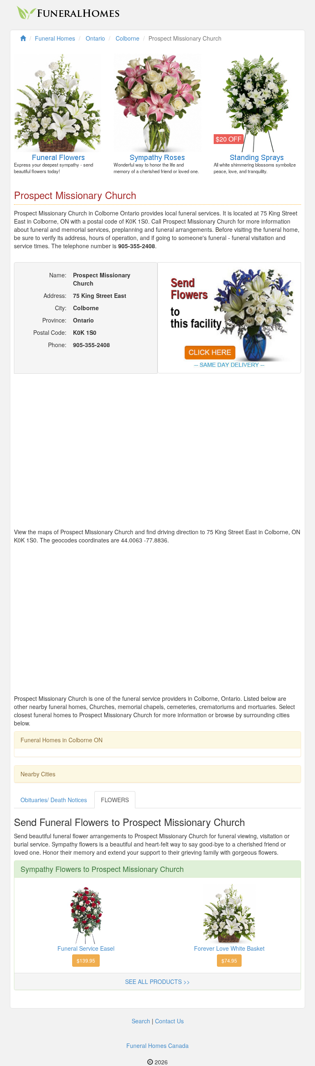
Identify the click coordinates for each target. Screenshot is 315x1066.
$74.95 (229, 960)
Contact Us (169, 1021)
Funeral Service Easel (85, 948)
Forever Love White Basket (229, 948)
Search (141, 1021)
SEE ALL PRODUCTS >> (157, 981)
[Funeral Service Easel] (86, 913)
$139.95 (86, 960)
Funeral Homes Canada (157, 1045)
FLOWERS (115, 800)
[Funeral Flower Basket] (229, 913)
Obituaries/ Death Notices (54, 800)
